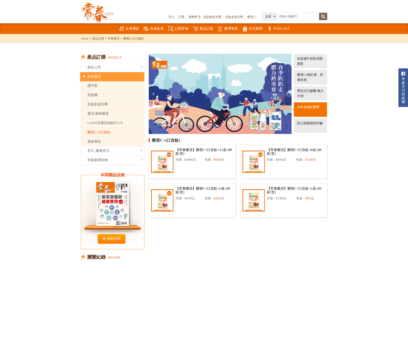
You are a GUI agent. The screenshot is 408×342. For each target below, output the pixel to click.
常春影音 (157, 28)
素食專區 (94, 141)
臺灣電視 (231, 28)
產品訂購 (206, 28)
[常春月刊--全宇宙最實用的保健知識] (98, 12)
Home (85, 38)
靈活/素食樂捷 (98, 113)
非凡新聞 (255, 28)
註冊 (181, 16)
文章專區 (132, 28)
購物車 (194, 16)
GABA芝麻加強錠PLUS (105, 123)
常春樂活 (114, 38)
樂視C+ (252, 16)
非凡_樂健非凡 (98, 150)
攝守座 (92, 85)
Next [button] (286, 94)
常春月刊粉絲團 (403, 90)
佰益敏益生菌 (212, 16)
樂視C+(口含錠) (99, 132)
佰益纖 (92, 95)
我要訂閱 (113, 239)
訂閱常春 (181, 28)
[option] (220, 94)
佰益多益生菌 (234, 16)
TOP (395, 326)
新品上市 (94, 67)
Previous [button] (154, 94)
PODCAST (281, 28)
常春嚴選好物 (97, 160)
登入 (171, 16)
